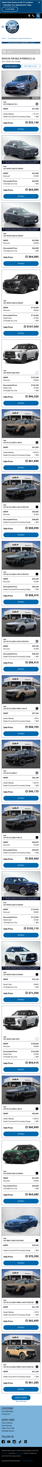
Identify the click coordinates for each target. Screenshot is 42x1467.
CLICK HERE (9, 9)
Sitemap (30, 1461)
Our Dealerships (7, 1411)
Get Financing (7, 1426)
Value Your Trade (8, 1428)
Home (4, 38)
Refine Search (11, 66)
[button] (38, 15)
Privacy (24, 1461)
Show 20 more (21, 1398)
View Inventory (7, 1423)
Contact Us (6, 1414)
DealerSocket (19, 1453)
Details (21, 129)
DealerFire (5, 1453)
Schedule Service (8, 1431)
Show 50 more (21, 1401)
